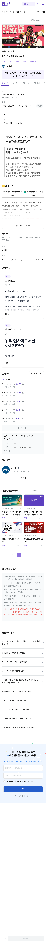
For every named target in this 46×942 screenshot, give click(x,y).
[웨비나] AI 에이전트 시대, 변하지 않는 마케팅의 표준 (33, 513)
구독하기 (23, 789)
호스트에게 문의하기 (36, 374)
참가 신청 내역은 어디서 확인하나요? (14, 662)
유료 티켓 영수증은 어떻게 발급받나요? (15, 709)
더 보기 (7, 314)
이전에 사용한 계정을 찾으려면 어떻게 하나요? (18, 727)
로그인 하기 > (8, 439)
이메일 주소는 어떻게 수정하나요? (13, 653)
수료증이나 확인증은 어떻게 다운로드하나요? (17, 718)
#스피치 (11, 62)
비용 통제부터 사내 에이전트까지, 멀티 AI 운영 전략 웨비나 (11, 513)
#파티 (18, 62)
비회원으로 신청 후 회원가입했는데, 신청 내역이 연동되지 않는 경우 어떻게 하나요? (21, 681)
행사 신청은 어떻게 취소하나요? (13, 671)
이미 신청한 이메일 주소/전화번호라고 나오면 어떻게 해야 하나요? (21, 642)
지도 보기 (38, 259)
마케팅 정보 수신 (17, 781)
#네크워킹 (25, 62)
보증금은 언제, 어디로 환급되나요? (14, 700)
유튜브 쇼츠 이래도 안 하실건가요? (34, 540)
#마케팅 (4, 62)
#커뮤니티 (33, 62)
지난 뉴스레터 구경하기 (23, 796)
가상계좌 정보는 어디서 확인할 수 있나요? (16, 691)
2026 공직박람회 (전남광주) (11, 540)
